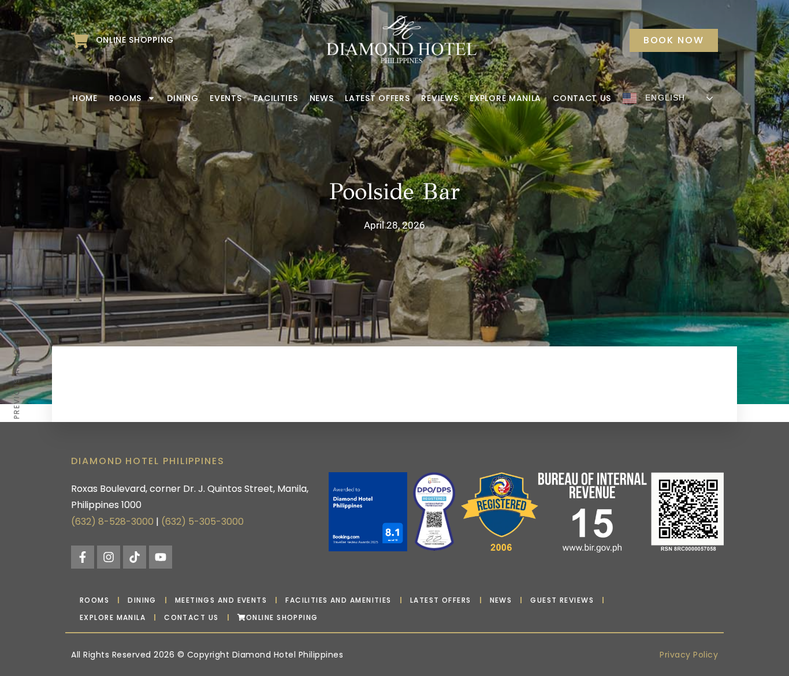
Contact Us (582, 98)
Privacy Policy (689, 654)
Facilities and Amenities (338, 600)
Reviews (439, 98)
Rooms (125, 98)
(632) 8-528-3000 (112, 521)
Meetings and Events (221, 600)
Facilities (276, 98)
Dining (182, 98)
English (663, 97)
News (322, 98)
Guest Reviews (562, 600)
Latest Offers (377, 98)
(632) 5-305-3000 (202, 521)
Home (85, 98)
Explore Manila (505, 98)
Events (225, 98)
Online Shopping (282, 617)
